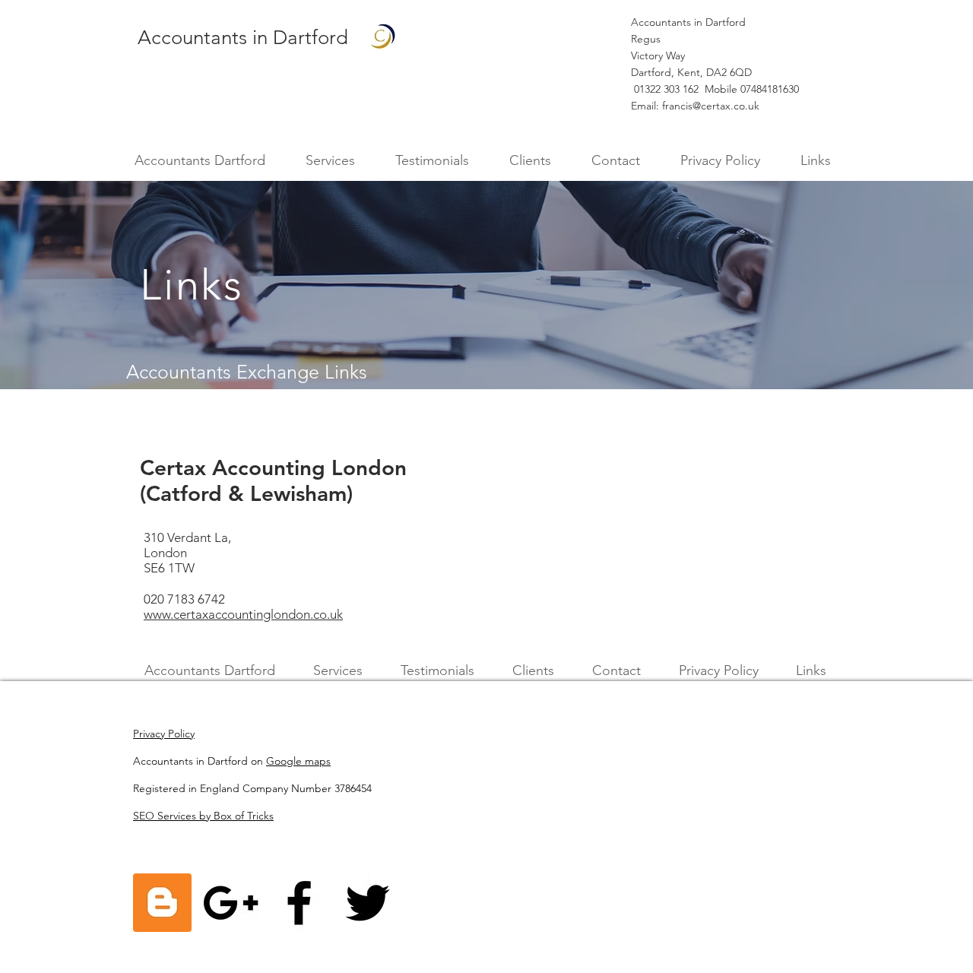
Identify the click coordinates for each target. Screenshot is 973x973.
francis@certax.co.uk (710, 106)
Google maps (298, 761)
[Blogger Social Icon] (162, 902)
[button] (330, 160)
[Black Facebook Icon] (299, 902)
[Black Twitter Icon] (367, 902)
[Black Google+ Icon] (230, 902)
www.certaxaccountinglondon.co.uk (243, 614)
